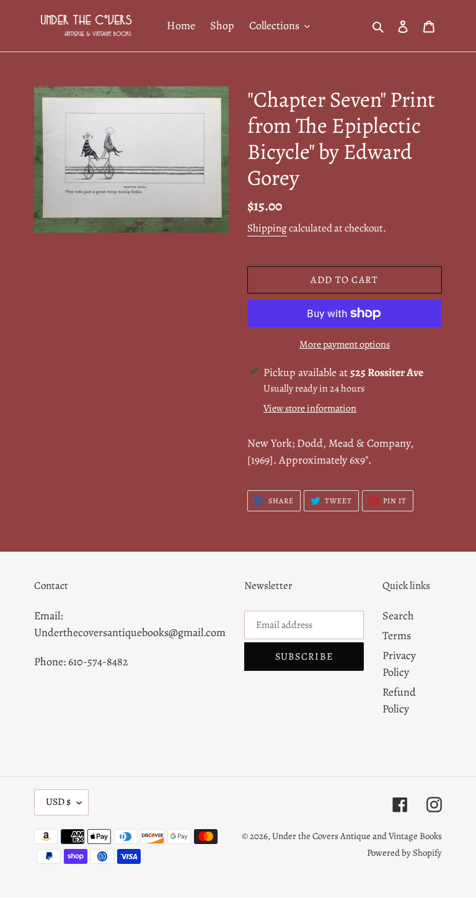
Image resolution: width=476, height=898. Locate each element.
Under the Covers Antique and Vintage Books (357, 836)
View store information (309, 408)
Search (398, 615)
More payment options (344, 344)
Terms (396, 635)
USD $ (58, 802)
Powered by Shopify (404, 852)
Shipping (267, 228)
